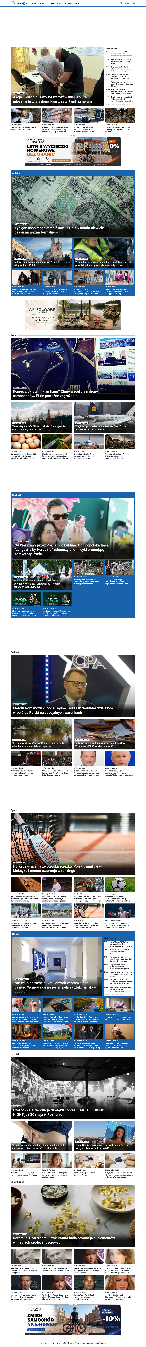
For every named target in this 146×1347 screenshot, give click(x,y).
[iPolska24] (23, 3)
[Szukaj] (121, 3)
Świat (41, 3)
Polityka (50, 3)
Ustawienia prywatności (84, 1343)
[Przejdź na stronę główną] (13, 5)
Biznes (77, 3)
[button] (126, 3)
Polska (33, 3)
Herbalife (68, 3)
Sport (59, 3)
